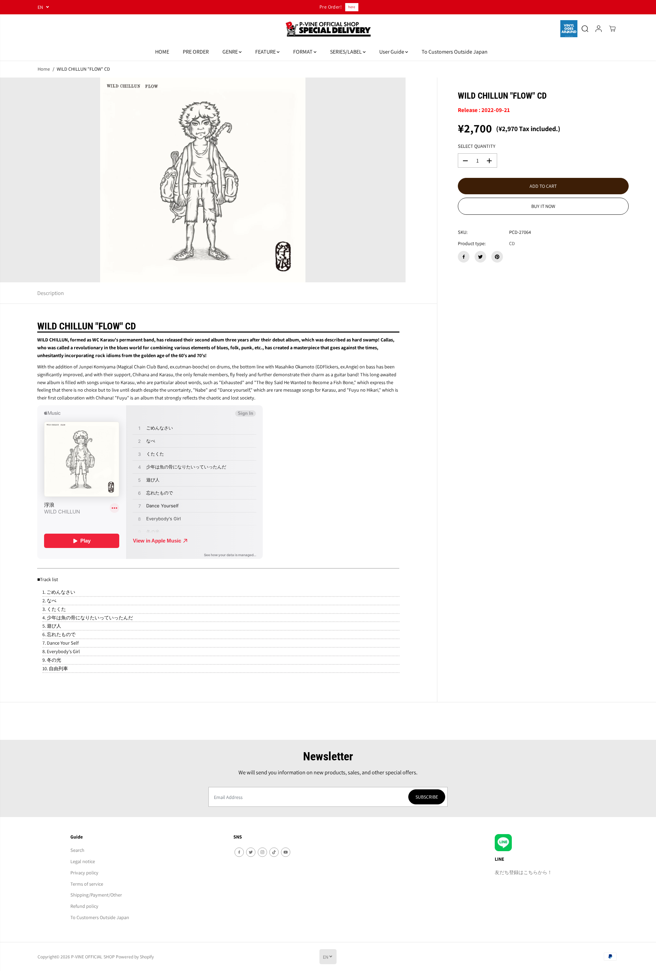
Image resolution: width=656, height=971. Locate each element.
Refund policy (84, 906)
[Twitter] (480, 257)
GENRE (230, 51)
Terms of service (86, 884)
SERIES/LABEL (346, 51)
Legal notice (82, 861)
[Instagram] (262, 852)
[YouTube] (285, 852)
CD (512, 243)
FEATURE (266, 51)
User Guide (392, 51)
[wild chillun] (203, 180)
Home (44, 69)
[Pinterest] (497, 257)
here (350, 6)
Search (77, 850)
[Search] (585, 29)
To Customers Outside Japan (455, 51)
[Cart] (612, 29)
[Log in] (598, 29)
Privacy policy (84, 872)
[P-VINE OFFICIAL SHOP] (328, 29)
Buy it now (543, 206)
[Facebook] (463, 257)
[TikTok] (274, 852)
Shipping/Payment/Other (96, 894)
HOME (162, 51)
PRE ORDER (196, 51)
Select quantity (476, 146)
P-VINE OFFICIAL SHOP (93, 957)
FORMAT (303, 51)
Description (50, 293)
